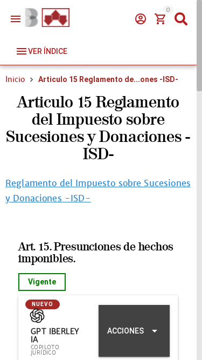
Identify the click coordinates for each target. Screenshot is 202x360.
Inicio (15, 79)
